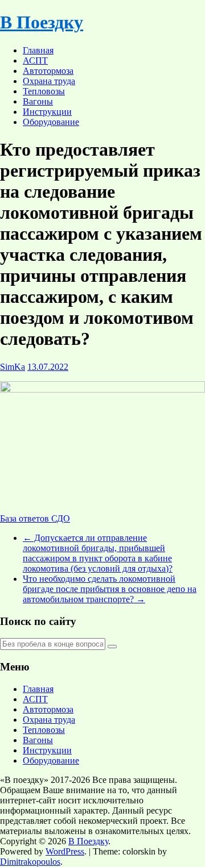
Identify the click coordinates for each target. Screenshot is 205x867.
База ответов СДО (35, 518)
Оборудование (51, 122)
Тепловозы (44, 91)
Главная (38, 50)
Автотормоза (48, 71)
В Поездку (41, 22)
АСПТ (35, 60)
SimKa (12, 367)
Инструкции (47, 111)
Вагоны (38, 101)
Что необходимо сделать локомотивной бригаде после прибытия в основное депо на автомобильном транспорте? (109, 589)
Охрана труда (49, 81)
